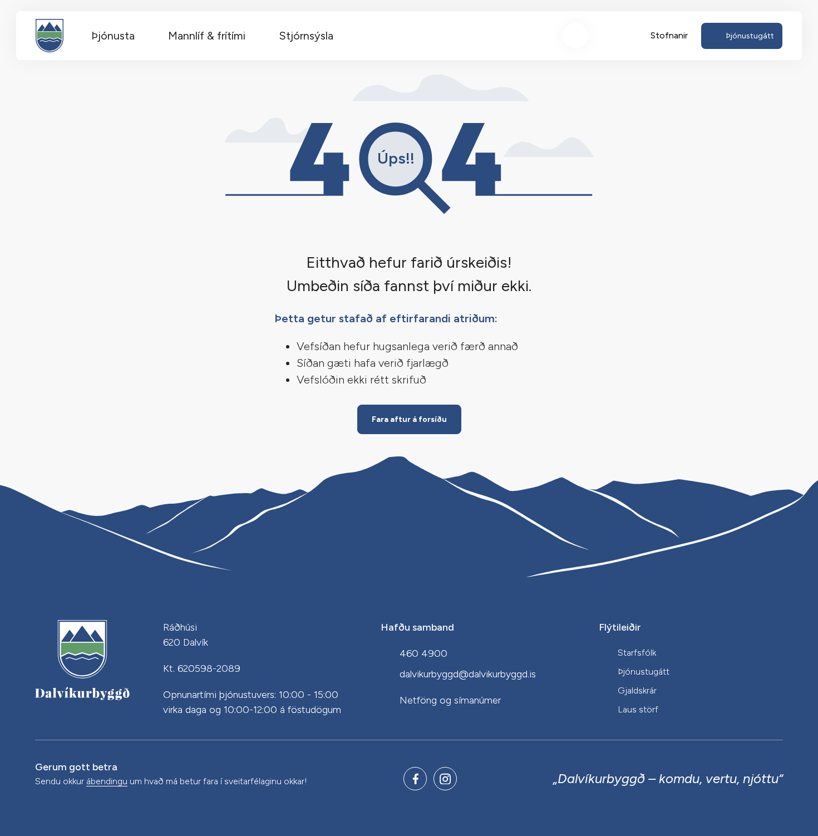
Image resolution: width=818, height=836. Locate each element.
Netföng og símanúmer (450, 700)
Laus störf (638, 709)
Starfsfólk (637, 652)
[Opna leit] (575, 35)
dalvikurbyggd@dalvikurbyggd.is (468, 674)
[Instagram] (445, 778)
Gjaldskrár (637, 690)
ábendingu (106, 781)
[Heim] (49, 35)
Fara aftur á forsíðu (409, 419)
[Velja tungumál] (616, 35)
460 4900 (423, 653)
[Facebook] (415, 778)
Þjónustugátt (643, 671)
